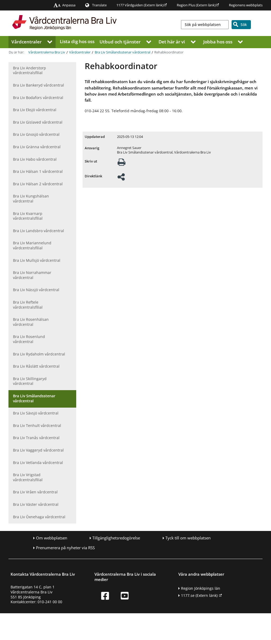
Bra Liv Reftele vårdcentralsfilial (28, 305)
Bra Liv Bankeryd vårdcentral (38, 85)
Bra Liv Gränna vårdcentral (37, 146)
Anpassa (68, 5)
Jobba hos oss (217, 41)
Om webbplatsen (51, 538)
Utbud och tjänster (120, 41)
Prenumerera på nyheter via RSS (65, 548)
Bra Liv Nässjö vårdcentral (36, 289)
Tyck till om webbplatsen (188, 538)
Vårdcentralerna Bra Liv (46, 52)
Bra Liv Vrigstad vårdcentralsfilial (28, 477)
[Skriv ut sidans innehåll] (121, 163)
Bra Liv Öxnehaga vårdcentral (39, 516)
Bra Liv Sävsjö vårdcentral (35, 413)
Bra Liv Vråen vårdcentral (35, 491)
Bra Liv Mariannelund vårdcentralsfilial (32, 245)
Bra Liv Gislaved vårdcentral (37, 122)
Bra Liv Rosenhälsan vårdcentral (31, 322)
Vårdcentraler (26, 41)
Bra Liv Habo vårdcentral (35, 159)
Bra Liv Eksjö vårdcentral (34, 109)
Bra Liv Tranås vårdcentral (36, 437)
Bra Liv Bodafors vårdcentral (38, 97)
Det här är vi (172, 41)
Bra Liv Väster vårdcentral (35, 504)
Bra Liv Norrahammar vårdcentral (32, 275)
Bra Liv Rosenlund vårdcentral (29, 339)
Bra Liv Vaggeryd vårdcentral (38, 450)
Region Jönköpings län (200, 588)
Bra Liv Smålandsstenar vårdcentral (122, 52)
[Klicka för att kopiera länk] (121, 178)
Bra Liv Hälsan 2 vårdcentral (38, 183)
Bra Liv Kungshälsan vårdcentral (31, 198)
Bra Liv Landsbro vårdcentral (38, 230)
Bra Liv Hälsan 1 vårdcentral (38, 171)
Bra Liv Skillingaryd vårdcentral (30, 381)
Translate (99, 5)
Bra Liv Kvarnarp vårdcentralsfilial (28, 216)
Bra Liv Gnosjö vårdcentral (36, 134)
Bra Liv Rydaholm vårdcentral (39, 354)
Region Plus (196, 5)
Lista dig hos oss (77, 41)
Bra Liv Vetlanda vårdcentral (38, 462)
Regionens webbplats (246, 5)
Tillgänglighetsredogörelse (116, 538)
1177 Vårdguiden (140, 5)
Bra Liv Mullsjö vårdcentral (36, 260)
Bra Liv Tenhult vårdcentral (37, 425)
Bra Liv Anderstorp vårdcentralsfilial (29, 70)
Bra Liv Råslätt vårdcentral (36, 366)
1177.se (199, 595)
